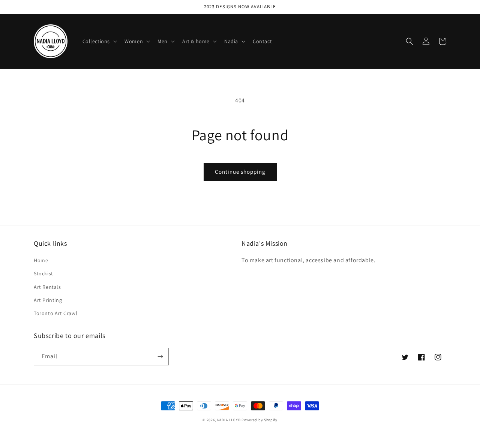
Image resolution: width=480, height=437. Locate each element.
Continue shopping (240, 171)
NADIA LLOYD (229, 419)
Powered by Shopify (260, 419)
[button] (99, 41)
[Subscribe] (160, 356)
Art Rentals (47, 287)
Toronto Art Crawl (55, 313)
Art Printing (48, 300)
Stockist (43, 273)
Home (41, 260)
